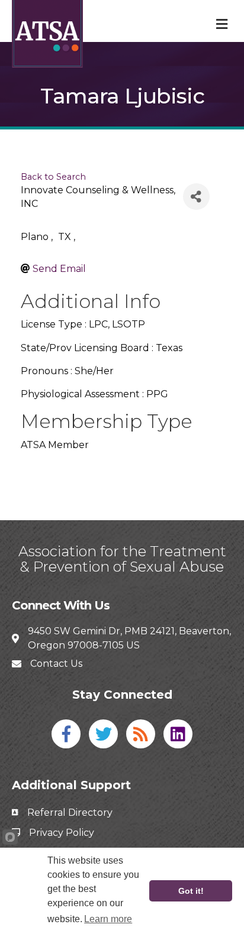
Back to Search (53, 176)
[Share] (196, 196)
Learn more (108, 919)
